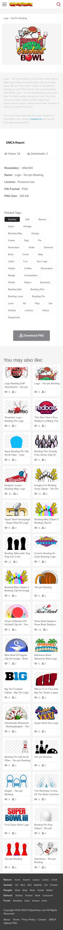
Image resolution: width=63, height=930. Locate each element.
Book (37, 895)
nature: (8, 879)
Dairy (27, 901)
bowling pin (38, 296)
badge (11, 275)
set (50, 303)
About (7, 919)
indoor (45, 310)
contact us (36, 119)
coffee (28, 268)
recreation (47, 268)
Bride (32, 890)
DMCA (52, 919)
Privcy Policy (29, 919)
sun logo (42, 261)
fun (25, 261)
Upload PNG (10, 923)
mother (49, 890)
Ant (16, 885)
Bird (29, 885)
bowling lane (15, 296)
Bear (23, 885)
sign (26, 240)
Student (19, 895)
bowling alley (15, 233)
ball (27, 219)
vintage (27, 226)
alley (40, 254)
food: (7, 900)
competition (31, 275)
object (27, 282)
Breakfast (17, 901)
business (45, 282)
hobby (11, 268)
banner (42, 219)
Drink (44, 901)
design (35, 233)
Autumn (26, 880)
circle (25, 254)
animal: (8, 884)
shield (11, 282)
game (11, 240)
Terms (16, 919)
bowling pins (37, 289)
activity (12, 310)
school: (8, 895)
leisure (29, 310)
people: (8, 890)
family (40, 890)
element (48, 247)
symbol (12, 219)
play (37, 303)
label (11, 261)
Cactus (45, 880)
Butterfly (38, 885)
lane (11, 303)
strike (32, 247)
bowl (10, 254)
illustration (13, 247)
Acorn (17, 880)
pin (39, 240)
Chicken (54, 885)
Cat (45, 885)
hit (24, 303)
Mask (17, 890)
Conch (54, 880)
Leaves (36, 880)
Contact (42, 919)
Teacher (29, 895)
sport (11, 226)
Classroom (48, 895)
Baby (25, 890)
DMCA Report (15, 142)
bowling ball (14, 289)
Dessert (35, 901)
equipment (14, 317)
